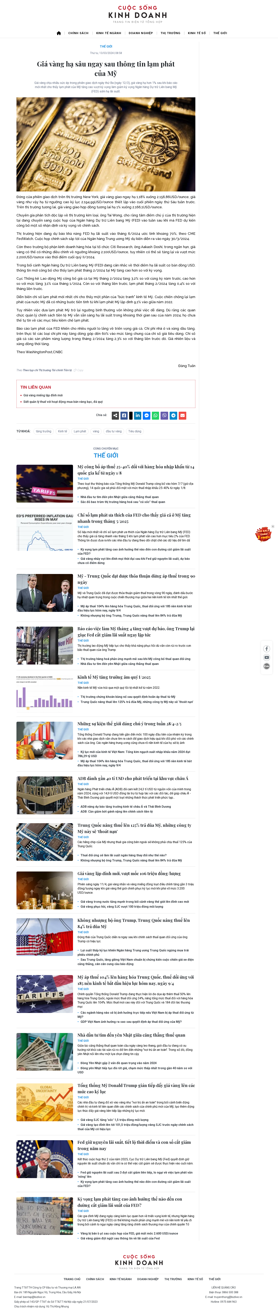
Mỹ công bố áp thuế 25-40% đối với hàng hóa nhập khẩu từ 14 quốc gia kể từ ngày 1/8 (136, 470)
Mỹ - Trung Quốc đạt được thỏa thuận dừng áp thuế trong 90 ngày (136, 579)
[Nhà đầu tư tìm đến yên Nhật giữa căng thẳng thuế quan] (44, 1052)
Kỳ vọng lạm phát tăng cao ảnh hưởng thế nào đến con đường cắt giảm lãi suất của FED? (134, 551)
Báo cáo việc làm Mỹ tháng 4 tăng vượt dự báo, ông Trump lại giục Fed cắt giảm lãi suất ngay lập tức (136, 632)
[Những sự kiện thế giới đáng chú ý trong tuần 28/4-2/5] (44, 741)
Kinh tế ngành (108, 33)
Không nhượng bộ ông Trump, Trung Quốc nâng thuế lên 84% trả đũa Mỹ (131, 615)
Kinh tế (62, 431)
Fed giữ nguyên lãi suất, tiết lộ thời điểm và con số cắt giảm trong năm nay (134, 1145)
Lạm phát (80, 431)
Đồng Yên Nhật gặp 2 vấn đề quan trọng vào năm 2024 (118, 1063)
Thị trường (171, 33)
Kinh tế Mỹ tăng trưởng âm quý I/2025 (114, 677)
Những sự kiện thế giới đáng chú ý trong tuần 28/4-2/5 (129, 723)
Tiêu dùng (134, 431)
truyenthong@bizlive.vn (228, 1297)
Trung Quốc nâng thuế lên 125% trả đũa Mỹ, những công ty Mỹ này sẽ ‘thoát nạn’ (136, 702)
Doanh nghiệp (141, 33)
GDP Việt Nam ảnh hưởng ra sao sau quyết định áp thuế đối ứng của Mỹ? (131, 1022)
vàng (96, 431)
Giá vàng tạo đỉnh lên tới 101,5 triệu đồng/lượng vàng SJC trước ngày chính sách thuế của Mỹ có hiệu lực (135, 1127)
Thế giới (220, 33)
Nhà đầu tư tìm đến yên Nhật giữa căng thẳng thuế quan (119, 497)
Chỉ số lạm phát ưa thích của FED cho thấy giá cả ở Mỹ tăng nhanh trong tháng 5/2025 (134, 518)
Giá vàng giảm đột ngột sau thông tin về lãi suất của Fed (120, 1238)
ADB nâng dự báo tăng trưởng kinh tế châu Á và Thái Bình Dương (125, 806)
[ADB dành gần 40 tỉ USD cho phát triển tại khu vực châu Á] (44, 795)
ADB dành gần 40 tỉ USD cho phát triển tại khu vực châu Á (133, 778)
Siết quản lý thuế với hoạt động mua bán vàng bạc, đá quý (63, 402)
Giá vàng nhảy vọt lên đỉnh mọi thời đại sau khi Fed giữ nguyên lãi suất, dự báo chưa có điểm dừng (134, 561)
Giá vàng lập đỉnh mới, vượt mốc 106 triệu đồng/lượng (129, 873)
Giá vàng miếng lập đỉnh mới (43, 395)
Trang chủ (72, 1279)
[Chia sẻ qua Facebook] (266, 648)
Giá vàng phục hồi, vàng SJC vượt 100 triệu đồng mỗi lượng (121, 906)
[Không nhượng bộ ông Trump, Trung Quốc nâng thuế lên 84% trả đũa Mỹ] (44, 937)
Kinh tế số (197, 33)
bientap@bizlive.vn (34, 1297)
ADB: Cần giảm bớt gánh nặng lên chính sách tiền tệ (116, 811)
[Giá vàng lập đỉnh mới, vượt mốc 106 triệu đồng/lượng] (44, 890)
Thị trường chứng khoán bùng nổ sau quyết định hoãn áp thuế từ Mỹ (127, 697)
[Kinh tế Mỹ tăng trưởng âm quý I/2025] (44, 694)
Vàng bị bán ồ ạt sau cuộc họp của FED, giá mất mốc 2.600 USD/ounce (129, 1233)
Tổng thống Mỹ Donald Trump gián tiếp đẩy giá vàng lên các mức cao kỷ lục (136, 1088)
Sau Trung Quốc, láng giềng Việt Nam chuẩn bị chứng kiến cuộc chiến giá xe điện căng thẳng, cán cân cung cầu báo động (136, 962)
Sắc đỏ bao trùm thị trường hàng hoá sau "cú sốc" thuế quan (122, 502)
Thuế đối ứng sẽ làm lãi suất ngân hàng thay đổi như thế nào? (123, 855)
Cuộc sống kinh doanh (139, 1262)
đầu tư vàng (114, 431)
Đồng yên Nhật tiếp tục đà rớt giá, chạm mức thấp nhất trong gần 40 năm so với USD (135, 1070)
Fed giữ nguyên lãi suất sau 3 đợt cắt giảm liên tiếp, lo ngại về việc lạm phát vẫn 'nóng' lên (135, 1174)
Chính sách (78, 33)
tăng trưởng (43, 431)
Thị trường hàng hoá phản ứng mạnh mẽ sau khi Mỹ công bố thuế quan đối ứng (135, 659)
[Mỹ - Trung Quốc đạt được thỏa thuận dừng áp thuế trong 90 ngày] (44, 593)
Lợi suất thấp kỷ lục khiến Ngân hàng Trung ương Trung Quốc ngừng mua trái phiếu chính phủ (133, 952)
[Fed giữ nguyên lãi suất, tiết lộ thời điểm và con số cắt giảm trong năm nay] (44, 1159)
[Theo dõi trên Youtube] (266, 657)
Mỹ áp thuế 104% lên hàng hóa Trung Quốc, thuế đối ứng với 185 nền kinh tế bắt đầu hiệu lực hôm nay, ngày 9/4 (135, 608)
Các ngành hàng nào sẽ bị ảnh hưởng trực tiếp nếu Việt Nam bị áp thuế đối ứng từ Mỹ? (136, 1015)
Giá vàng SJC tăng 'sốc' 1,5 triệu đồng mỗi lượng (114, 1120)
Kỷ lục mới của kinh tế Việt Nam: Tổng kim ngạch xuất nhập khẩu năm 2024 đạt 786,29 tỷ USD (134, 754)
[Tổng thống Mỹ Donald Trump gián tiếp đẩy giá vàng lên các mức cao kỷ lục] (44, 1102)
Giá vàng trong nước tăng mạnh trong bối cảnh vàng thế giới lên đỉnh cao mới (134, 901)
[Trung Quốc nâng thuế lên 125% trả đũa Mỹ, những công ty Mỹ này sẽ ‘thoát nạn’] (44, 842)
